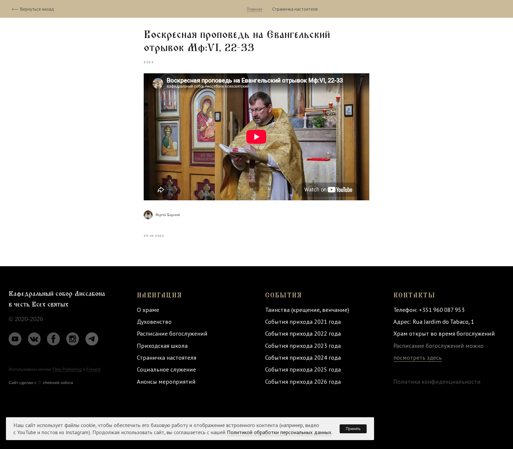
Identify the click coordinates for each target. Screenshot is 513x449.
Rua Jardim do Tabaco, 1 (443, 322)
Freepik (93, 369)
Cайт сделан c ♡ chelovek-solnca (41, 382)
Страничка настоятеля (295, 9)
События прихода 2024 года (303, 357)
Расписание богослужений (172, 333)
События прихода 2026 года (303, 381)
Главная (254, 9)
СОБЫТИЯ (283, 295)
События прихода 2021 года (303, 322)
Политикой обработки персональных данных (279, 432)
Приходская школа (162, 346)
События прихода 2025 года (303, 369)
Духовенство (154, 322)
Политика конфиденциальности (437, 381)
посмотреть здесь (417, 357)
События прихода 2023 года (303, 346)
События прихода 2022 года (303, 333)
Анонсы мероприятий (166, 381)
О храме (148, 310)
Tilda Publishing (67, 369)
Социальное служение (166, 369)
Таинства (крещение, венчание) (307, 310)
